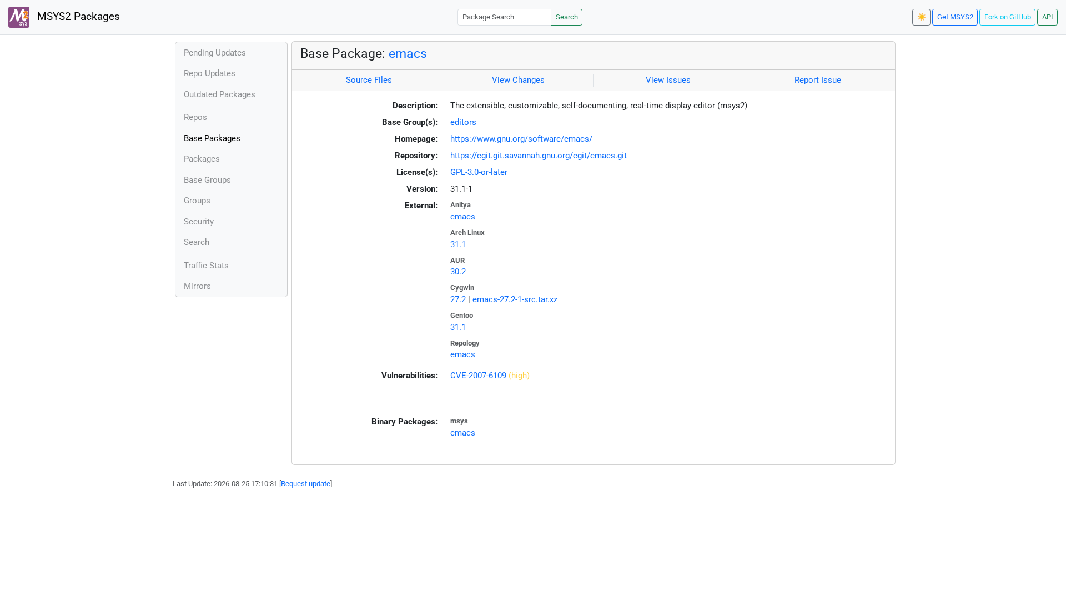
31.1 (458, 244)
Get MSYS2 (955, 17)
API (1047, 17)
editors (463, 122)
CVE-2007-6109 (478, 376)
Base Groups (207, 180)
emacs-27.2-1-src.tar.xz (514, 299)
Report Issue (818, 80)
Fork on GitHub (1007, 17)
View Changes (518, 80)
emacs (408, 53)
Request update (305, 483)
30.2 (458, 272)
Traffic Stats (206, 266)
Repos (195, 117)
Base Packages (212, 138)
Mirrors (197, 286)
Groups (197, 201)
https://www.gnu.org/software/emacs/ (521, 139)
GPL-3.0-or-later (478, 172)
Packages (202, 159)
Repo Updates (209, 73)
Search (567, 17)
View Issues (668, 80)
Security (199, 222)
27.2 (458, 299)
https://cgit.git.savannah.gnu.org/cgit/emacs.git (538, 156)
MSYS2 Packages (77, 17)
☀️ (921, 17)
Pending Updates (215, 53)
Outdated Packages (219, 94)
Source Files (369, 80)
